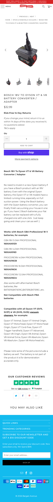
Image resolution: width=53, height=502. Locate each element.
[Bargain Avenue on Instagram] (31, 473)
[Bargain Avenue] (26, 6)
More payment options (26, 159)
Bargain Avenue (30, 496)
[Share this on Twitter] (16, 396)
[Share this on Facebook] (22, 396)
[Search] (43, 6)
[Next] (47, 50)
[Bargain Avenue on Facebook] (26, 473)
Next (32, 16)
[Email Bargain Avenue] (22, 473)
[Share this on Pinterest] (29, 396)
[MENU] (1, 6)
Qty (5, 133)
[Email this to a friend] (36, 396)
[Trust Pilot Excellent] (26, 382)
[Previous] (6, 50)
